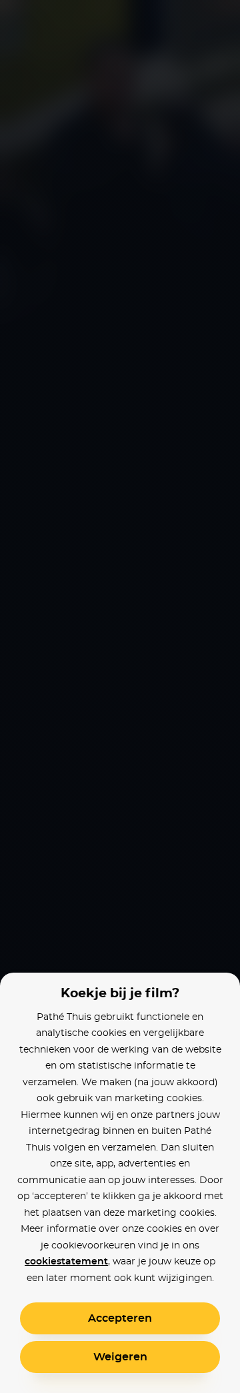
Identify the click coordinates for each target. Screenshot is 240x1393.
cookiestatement (66, 1261)
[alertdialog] (120, 696)
